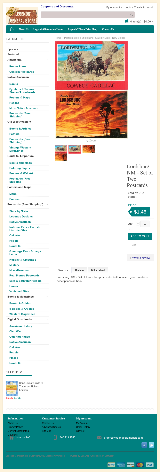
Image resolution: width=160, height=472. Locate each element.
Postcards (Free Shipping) (19, 115)
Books (13, 83)
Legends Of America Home (48, 29)
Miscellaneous (19, 270)
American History (20, 326)
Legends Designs (21, 216)
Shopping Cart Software (102, 456)
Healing (14, 102)
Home (58, 38)
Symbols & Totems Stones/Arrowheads (22, 91)
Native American (18, 77)
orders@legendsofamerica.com (123, 437)
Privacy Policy (15, 427)
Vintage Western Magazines (20, 149)
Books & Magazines (20, 296)
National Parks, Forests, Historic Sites (25, 228)
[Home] (12, 29)
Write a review (141, 257)
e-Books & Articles (21, 308)
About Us (23, 29)
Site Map (46, 431)
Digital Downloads (19, 319)
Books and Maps (20, 162)
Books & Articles (20, 128)
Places (13, 357)
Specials (12, 49)
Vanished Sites (19, 291)
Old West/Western (19, 121)
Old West (15, 235)
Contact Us (108, 29)
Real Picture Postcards (24, 275)
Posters (14, 133)
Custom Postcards (21, 71)
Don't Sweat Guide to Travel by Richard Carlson (31, 387)
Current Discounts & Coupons (18, 431)
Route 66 (15, 246)
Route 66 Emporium (20, 155)
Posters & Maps (19, 97)
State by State (18, 211)
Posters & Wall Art (21, 173)
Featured (13, 54)
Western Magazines (22, 314)
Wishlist (80, 431)
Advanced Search (51, 427)
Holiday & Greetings (22, 259)
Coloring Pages (19, 168)
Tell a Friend (98, 270)
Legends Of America (55, 456)
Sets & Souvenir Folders (25, 280)
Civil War (15, 331)
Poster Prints (18, 66)
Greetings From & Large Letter (25, 253)
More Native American (23, 108)
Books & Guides (20, 303)
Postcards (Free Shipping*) (25, 204)
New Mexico (118, 38)
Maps (13, 193)
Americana (14, 59)
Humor (13, 286)
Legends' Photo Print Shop (82, 29)
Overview (63, 270)
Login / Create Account (139, 7)
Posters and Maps (19, 187)
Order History (83, 427)
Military (14, 264)
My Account (82, 423)
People (14, 240)
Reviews (79, 270)
